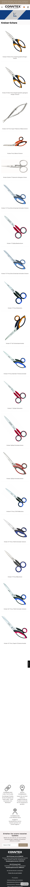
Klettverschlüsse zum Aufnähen (15, 880)
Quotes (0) (29, 664)
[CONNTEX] (13, 7)
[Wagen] (28, 7)
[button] (24, 7)
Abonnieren (23, 845)
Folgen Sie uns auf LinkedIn (15, 873)
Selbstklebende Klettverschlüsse (15, 882)
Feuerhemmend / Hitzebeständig (15, 884)
